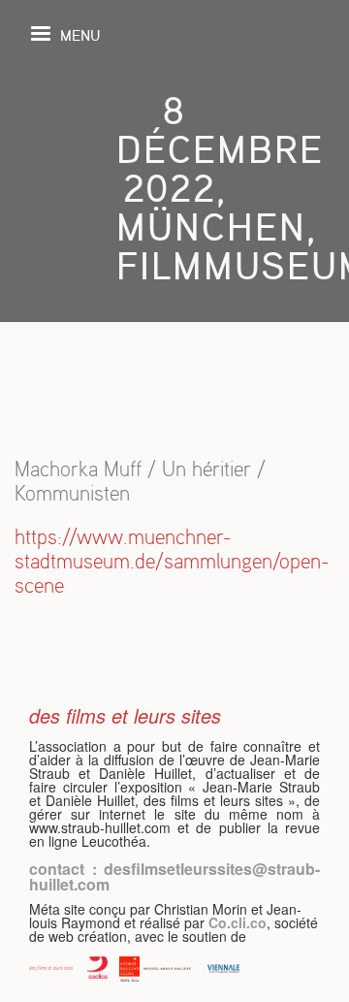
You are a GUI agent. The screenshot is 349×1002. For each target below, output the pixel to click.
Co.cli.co (237, 922)
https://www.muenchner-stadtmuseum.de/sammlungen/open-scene (172, 562)
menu (80, 34)
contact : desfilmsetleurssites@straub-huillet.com (174, 876)
